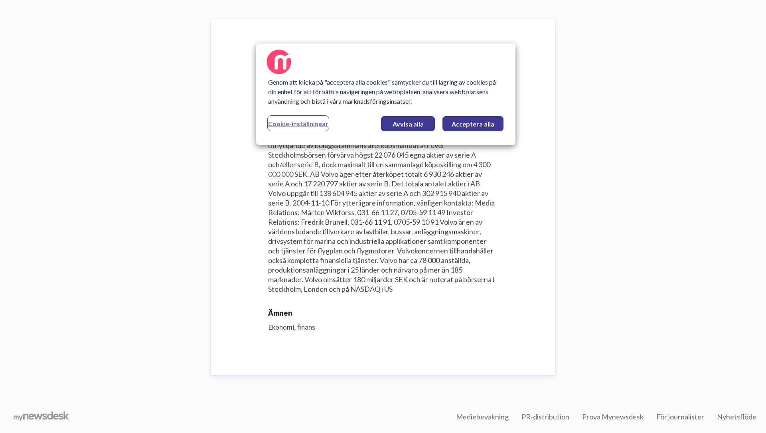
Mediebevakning (482, 416)
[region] (385, 94)
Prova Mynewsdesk (613, 416)
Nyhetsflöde (736, 416)
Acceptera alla (473, 124)
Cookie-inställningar (298, 123)
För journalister (680, 416)
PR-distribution (545, 416)
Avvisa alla (408, 124)
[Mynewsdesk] (41, 417)
